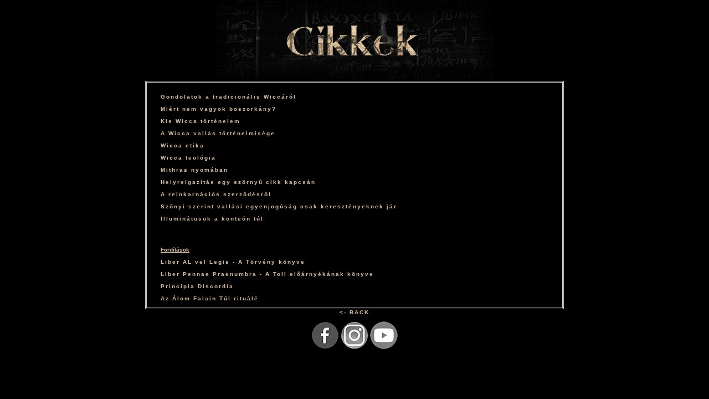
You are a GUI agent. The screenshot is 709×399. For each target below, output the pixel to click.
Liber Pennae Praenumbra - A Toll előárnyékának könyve (267, 274)
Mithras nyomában (194, 170)
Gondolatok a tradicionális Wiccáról (228, 97)
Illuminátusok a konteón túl (212, 219)
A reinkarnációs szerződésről (216, 194)
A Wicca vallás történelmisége (218, 133)
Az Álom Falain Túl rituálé (210, 298)
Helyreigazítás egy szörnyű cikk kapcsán (238, 182)
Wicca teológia (188, 158)
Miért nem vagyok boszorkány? (218, 109)
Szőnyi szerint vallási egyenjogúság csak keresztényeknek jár (279, 206)
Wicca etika (182, 145)
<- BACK (354, 312)
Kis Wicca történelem (200, 121)
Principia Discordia (197, 286)
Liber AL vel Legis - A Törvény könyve (233, 262)
